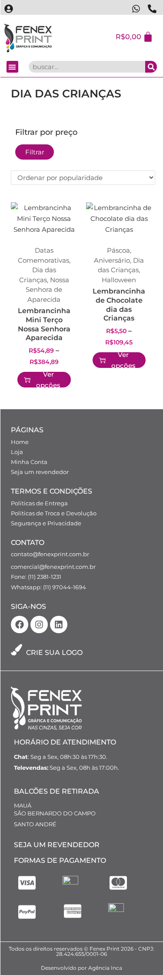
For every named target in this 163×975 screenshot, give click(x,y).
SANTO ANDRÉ (35, 824)
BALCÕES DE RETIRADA (56, 791)
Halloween (119, 280)
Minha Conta (29, 461)
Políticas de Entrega (39, 503)
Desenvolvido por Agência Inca (81, 968)
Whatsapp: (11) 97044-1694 (48, 587)
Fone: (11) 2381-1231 (36, 576)
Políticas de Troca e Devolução (53, 513)
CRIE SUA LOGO (54, 652)
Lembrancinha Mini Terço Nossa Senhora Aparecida (44, 324)
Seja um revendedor (40, 471)
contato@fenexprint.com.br (50, 554)
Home (20, 441)
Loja (17, 451)
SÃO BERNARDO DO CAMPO (55, 813)
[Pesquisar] (151, 67)
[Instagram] (39, 624)
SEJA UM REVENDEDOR (57, 845)
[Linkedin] (58, 624)
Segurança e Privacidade (46, 523)
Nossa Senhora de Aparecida (47, 290)
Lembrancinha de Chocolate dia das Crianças (119, 304)
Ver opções (48, 379)
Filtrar (34, 152)
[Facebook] (19, 624)
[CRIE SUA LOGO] (16, 649)
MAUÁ (22, 805)
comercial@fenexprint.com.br (53, 566)
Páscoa (118, 250)
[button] (12, 67)
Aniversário (112, 260)
